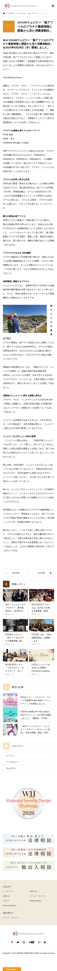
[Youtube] (31, 942)
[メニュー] (52, 5)
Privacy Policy (35, 901)
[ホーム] (4, 13)
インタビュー (12, 762)
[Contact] (39, 942)
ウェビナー (11, 768)
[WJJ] (20, 5)
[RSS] (45, 942)
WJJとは (33, 891)
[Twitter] (18, 942)
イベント (10, 755)
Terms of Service (9, 906)
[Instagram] (23, 942)
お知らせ (6, 896)
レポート (6, 901)
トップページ (8, 891)
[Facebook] (12, 942)
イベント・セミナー (38, 896)
